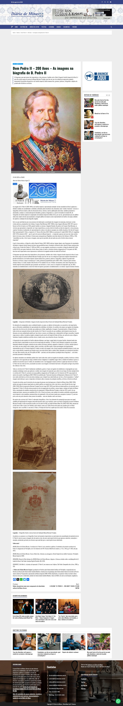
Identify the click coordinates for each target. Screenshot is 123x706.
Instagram (84, 685)
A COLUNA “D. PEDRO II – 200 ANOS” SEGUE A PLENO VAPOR (64, 586)
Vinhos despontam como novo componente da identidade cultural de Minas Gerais (29, 586)
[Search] (111, 26)
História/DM (23, 27)
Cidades (59, 27)
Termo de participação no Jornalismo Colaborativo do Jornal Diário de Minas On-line (27, 689)
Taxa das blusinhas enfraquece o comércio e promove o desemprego (88, 113)
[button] (12, 27)
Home (16, 27)
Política (44, 27)
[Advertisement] (61, 48)
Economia (51, 27)
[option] (97, 103)
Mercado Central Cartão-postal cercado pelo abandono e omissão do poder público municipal (98, 641)
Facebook (83, 679)
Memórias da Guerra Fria (88, 102)
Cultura (14, 63)
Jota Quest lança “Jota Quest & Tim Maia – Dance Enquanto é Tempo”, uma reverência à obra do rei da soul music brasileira (45, 606)
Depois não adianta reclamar (88, 135)
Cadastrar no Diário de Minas (95, 665)
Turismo (74, 27)
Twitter (83, 682)
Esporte (41, 648)
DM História (20, 63)
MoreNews (66, 704)
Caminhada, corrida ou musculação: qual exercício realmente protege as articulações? (88, 124)
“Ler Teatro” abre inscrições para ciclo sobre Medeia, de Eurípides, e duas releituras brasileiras (68, 606)
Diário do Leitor (34, 27)
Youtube (83, 689)
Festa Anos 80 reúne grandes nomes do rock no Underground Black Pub (23, 606)
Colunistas (66, 27)
